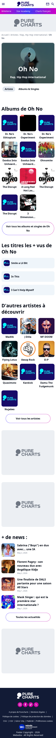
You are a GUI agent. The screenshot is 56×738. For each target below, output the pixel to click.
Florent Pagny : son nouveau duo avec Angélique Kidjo (30, 565)
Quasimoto (9, 382)
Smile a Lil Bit (19, 263)
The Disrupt (10, 187)
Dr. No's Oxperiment (28, 135)
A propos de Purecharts (18, 712)
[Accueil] (25, 4)
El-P (46, 359)
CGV (11, 721)
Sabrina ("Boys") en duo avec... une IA (33, 547)
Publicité (30, 721)
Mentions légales (38, 712)
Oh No (28, 68)
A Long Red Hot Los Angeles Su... (28, 190)
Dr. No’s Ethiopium (9, 135)
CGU (5, 721)
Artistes (14, 34)
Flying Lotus (9, 359)
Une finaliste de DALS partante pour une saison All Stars (34, 583)
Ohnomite (46, 160)
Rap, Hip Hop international (28, 77)
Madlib (10, 336)
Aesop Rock (28, 359)
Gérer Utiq (19, 721)
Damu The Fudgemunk (46, 384)
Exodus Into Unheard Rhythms (10, 164)
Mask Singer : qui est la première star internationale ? (32, 601)
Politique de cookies (11, 716)
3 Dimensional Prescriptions (28, 217)
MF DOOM (46, 336)
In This (15, 276)
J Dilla (27, 336)
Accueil (5, 34)
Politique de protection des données (36, 716)
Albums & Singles (29, 89)
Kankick (28, 382)
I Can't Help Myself (22, 290)
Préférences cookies (44, 721)
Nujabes (9, 409)
